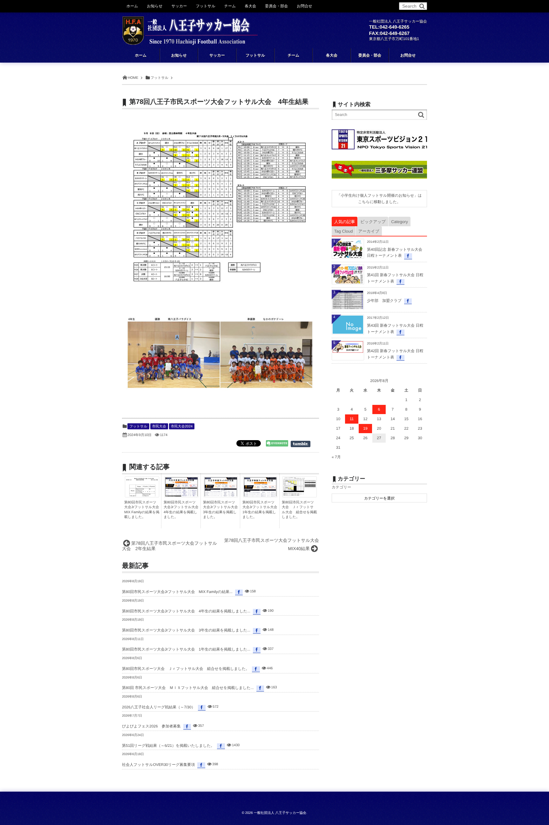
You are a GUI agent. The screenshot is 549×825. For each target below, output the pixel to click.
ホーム (132, 6)
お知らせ (155, 6)
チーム (230, 6)
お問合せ (304, 6)
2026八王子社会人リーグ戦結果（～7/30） (158, 707)
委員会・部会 (276, 6)
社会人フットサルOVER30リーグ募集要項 (158, 764)
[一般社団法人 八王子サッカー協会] (190, 26)
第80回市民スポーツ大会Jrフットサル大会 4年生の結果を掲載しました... (186, 611)
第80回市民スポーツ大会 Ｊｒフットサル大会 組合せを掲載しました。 (185, 668)
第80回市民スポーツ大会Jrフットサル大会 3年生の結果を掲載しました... (186, 630)
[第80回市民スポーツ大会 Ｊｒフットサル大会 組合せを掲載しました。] (299, 494)
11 (352, 419)
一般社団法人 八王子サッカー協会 (280, 813)
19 (365, 428)
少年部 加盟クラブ (384, 300)
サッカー (179, 6)
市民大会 (159, 426)
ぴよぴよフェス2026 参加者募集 (151, 726)
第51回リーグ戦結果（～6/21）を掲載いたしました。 (168, 745)
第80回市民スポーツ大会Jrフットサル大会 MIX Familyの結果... (177, 592)
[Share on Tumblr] (303, 444)
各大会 (250, 6)
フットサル (138, 426)
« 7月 (336, 457)
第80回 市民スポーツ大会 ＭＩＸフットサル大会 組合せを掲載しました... (188, 687)
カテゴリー (341, 487)
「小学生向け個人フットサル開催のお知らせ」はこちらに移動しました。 (379, 198)
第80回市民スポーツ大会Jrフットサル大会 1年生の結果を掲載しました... (186, 649)
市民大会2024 (182, 426)
